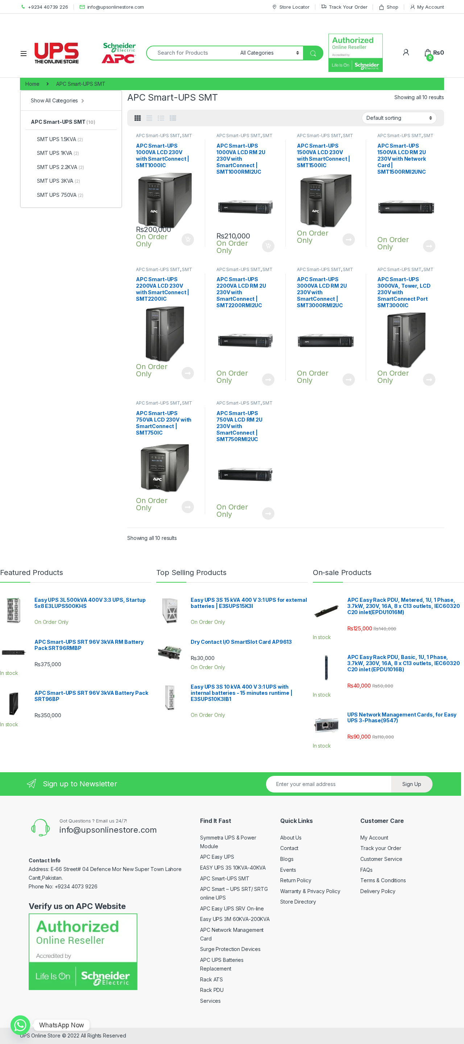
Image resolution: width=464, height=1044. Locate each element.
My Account (430, 7)
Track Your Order (348, 7)
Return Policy (295, 880)
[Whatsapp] (20, 1025)
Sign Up (411, 784)
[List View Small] (173, 118)
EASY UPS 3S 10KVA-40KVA (233, 868)
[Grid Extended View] (149, 118)
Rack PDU (212, 990)
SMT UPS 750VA (60, 195)
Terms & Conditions (383, 880)
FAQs (366, 870)
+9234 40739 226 (48, 7)
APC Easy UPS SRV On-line (232, 908)
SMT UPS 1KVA (58, 153)
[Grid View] (137, 118)
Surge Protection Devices (230, 949)
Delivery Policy (377, 891)
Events (288, 870)
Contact (289, 848)
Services (210, 1001)
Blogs (286, 859)
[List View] (161, 118)
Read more (349, 239)
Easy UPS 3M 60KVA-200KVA (235, 919)
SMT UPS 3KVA (58, 181)
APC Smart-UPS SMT (158, 135)
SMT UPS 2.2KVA (60, 167)
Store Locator (294, 7)
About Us (291, 837)
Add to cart (188, 239)
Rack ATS (211, 979)
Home (32, 84)
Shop (392, 7)
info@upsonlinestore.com (115, 7)
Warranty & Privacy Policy (310, 891)
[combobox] (191, 53)
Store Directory (298, 902)
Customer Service (381, 859)
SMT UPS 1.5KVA (60, 139)
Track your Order (380, 848)
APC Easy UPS (217, 857)
